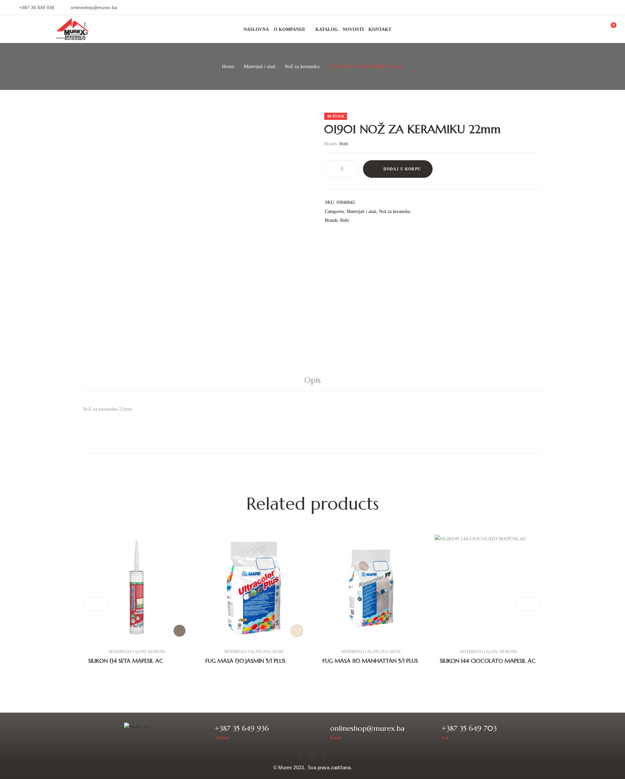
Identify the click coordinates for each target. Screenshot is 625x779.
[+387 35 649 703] (432, 732)
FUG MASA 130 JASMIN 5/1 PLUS (245, 660)
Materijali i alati (259, 66)
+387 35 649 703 (469, 728)
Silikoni (156, 651)
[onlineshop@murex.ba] (321, 732)
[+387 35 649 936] (206, 732)
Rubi (344, 143)
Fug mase (273, 651)
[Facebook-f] (305, 757)
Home (228, 66)
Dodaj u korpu (402, 169)
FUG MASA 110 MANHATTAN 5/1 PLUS (370, 660)
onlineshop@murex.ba (367, 728)
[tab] (312, 380)
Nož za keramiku (302, 66)
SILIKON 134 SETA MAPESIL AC (125, 660)
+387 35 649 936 (242, 728)
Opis (312, 380)
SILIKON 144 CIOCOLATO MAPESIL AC (487, 660)
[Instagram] (319, 757)
